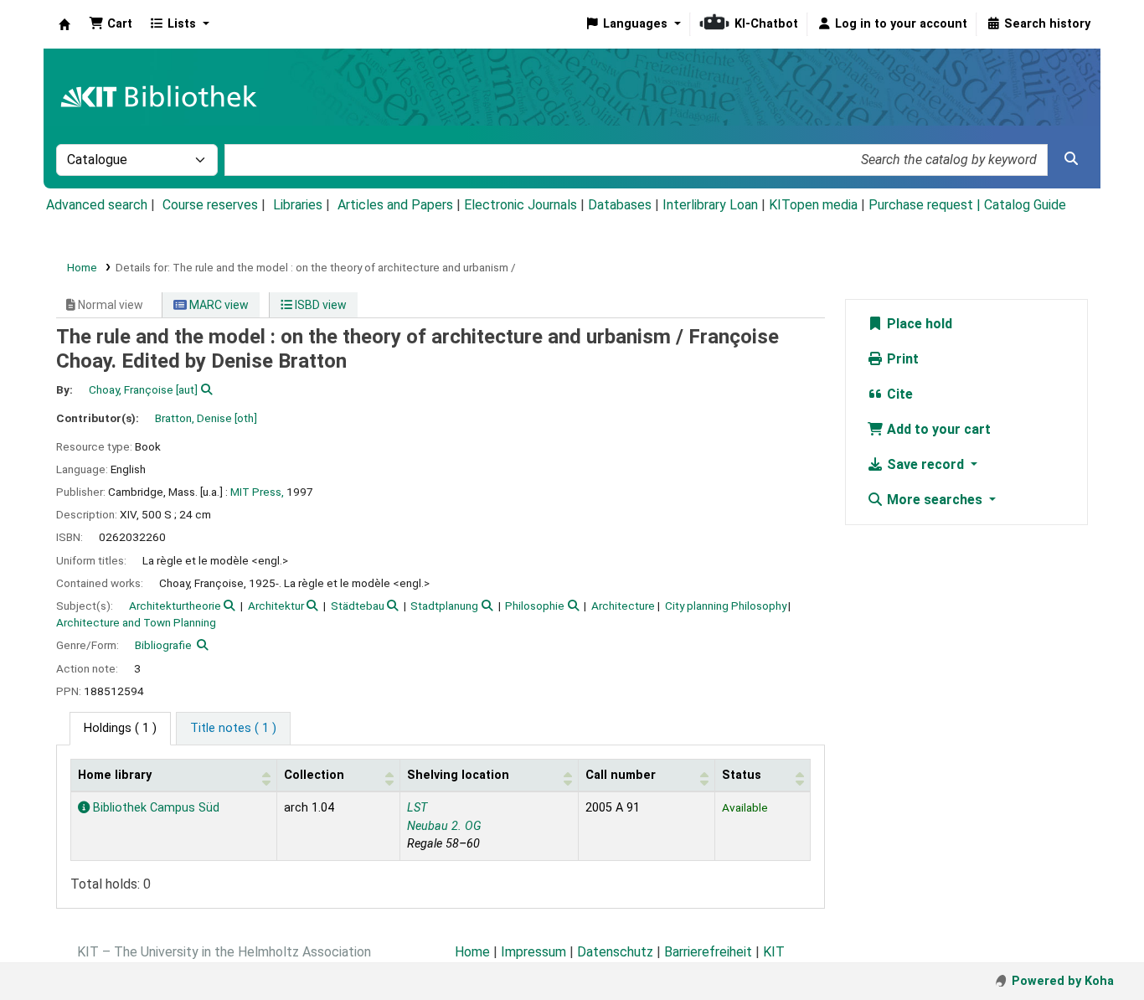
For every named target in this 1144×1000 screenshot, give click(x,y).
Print (901, 359)
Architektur (276, 605)
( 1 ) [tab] (120, 728)
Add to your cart (937, 429)
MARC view (218, 305)
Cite (898, 394)
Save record (925, 464)
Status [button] (741, 775)
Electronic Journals (520, 205)
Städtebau (357, 605)
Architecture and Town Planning (136, 622)
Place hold (918, 324)
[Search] (1071, 159)
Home (82, 267)
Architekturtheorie (175, 605)
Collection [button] (314, 775)
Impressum (533, 952)
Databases (620, 205)
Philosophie (534, 605)
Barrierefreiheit (708, 952)
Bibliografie (163, 645)
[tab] (233, 728)
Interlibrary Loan (710, 205)
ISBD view (319, 305)
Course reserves (210, 205)
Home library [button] (115, 775)
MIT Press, (257, 491)
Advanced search (96, 205)
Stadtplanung (444, 605)
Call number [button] (620, 775)
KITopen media (813, 205)
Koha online (64, 24)
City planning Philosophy (725, 605)
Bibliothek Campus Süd (154, 808)
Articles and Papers (395, 205)
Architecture (623, 605)
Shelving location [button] (458, 775)
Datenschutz (615, 952)
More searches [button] (935, 500)
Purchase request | (926, 205)
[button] (110, 24)
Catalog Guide (1025, 205)
